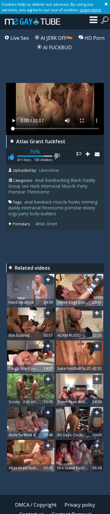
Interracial (51, 186)
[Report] (81, 156)
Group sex (18, 186)
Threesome (38, 192)
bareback (43, 202)
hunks (74, 202)
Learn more (90, 10)
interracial (31, 208)
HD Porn (94, 38)
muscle (60, 202)
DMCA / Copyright (36, 504)
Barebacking (57, 180)
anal (29, 202)
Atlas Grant (46, 224)
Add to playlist (90, 156)
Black (76, 180)
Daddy (88, 180)
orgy (13, 213)
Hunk (35, 186)
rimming (89, 202)
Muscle (69, 186)
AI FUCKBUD (57, 47)
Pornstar (16, 192)
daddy (14, 208)
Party (82, 186)
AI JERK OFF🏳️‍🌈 (56, 38)
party (24, 213)
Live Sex (19, 38)
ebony (89, 208)
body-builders (43, 213)
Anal (39, 180)
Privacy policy (79, 504)
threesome (53, 208)
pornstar (74, 208)
